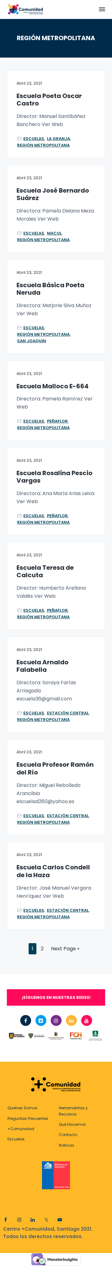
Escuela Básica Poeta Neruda (50, 289)
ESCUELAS (33, 139)
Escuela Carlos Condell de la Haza (53, 871)
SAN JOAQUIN (31, 341)
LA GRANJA (58, 139)
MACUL (54, 233)
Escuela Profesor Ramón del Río (55, 768)
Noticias (66, 1145)
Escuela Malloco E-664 (52, 386)
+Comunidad (20, 1128)
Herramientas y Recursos (73, 1110)
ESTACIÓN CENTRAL (68, 713)
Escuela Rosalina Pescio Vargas (54, 476)
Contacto (68, 1134)
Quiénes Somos (22, 1108)
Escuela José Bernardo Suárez (52, 194)
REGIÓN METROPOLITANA (43, 145)
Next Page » (65, 949)
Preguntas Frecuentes (27, 1118)
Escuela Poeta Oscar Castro (49, 99)
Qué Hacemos (72, 1124)
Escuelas (16, 1139)
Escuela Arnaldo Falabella (42, 666)
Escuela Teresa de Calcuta (45, 571)
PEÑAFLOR (57, 421)
